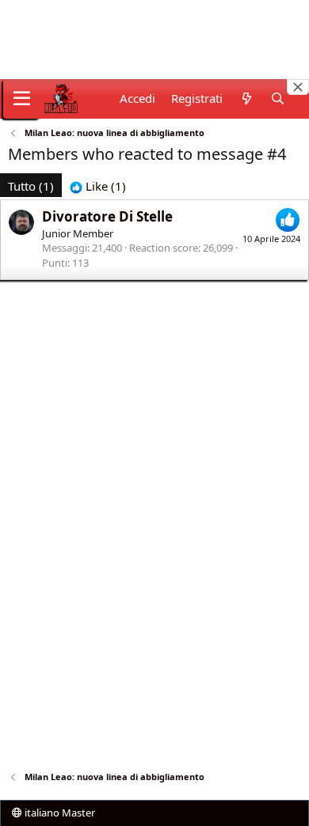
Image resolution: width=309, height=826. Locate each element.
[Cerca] (277, 98)
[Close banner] (298, 87)
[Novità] (246, 98)
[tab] (98, 186)
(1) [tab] (31, 186)
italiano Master (58, 812)
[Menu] (21, 99)
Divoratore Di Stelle (107, 216)
